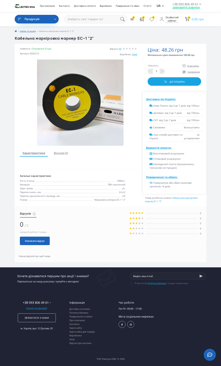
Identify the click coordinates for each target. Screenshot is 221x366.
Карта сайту (75, 327)
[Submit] (201, 276)
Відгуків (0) (61, 153)
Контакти (64, 6)
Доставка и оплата (85, 6)
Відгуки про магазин (80, 343)
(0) (120, 48)
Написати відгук (35, 241)
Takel (134, 54)
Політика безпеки (156, 283)
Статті (147, 6)
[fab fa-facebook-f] (122, 324)
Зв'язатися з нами (37, 317)
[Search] (123, 19)
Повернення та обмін (127, 6)
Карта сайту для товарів (82, 331)
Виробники (106, 6)
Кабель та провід (28, 31)
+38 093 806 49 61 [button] (36, 303)
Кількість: (153, 65)
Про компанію (47, 6)
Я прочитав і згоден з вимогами (161, 283)
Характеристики (33, 153)
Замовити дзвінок (186, 7)
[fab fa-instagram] (130, 324)
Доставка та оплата (79, 308)
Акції (71, 339)
